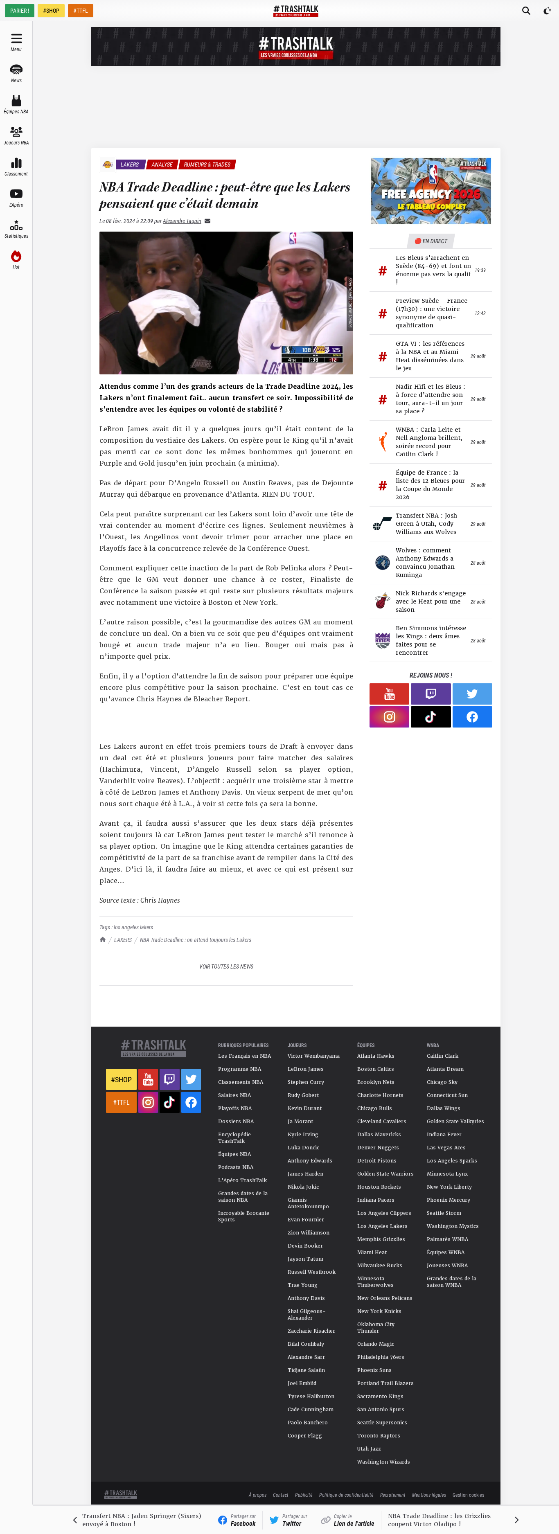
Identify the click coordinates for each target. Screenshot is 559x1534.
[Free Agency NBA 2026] (431, 190)
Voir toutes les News (226, 966)
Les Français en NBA (244, 1056)
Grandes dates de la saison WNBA (451, 1281)
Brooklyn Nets (375, 1082)
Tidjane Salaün (306, 1370)
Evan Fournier (306, 1219)
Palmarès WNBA (447, 1239)
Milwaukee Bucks (379, 1265)
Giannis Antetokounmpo (308, 1203)
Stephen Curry (306, 1082)
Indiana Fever (444, 1134)
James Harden (305, 1174)
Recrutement (393, 1494)
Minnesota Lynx (447, 1174)
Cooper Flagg (305, 1436)
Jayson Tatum (305, 1259)
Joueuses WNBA (447, 1265)
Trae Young (303, 1285)
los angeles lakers (133, 927)
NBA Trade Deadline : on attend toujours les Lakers (195, 940)
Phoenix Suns (374, 1370)
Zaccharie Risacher (311, 1331)
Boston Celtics (375, 1069)
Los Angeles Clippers (384, 1213)
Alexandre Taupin (182, 221)
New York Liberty (449, 1187)
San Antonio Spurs (380, 1409)
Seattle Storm (444, 1213)
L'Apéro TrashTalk (242, 1180)
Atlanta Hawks (375, 1056)
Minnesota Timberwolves (375, 1281)
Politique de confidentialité (346, 1494)
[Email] (205, 221)
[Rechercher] (526, 10)
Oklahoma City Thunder (375, 1327)
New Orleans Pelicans (384, 1298)
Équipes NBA (234, 1154)
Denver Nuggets (378, 1147)
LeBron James (306, 1069)
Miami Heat (372, 1252)
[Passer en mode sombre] (547, 10)
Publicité (304, 1494)
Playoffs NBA (235, 1108)
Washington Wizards (383, 1462)
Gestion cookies (468, 1494)
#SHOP (51, 10)
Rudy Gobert (303, 1095)
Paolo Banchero (308, 1422)
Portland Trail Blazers (385, 1383)
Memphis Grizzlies (381, 1239)
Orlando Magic (375, 1344)
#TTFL (80, 10)
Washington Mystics (453, 1226)
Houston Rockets (379, 1187)
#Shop (121, 1079)
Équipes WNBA (445, 1252)
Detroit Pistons (377, 1161)
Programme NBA (239, 1069)
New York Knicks (379, 1311)
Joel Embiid (302, 1383)
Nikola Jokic (303, 1187)
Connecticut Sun (447, 1095)
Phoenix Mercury (448, 1200)
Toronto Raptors (378, 1436)
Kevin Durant (305, 1108)
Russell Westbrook (312, 1272)
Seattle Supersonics (382, 1422)
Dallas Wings (443, 1108)
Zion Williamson (308, 1233)
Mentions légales (429, 1494)
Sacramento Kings (380, 1396)
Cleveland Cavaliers (381, 1121)
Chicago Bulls (374, 1108)
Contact (281, 1494)
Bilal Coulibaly (306, 1344)
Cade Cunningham (311, 1409)
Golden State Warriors (385, 1174)
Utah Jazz (369, 1449)
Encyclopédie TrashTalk (234, 1137)
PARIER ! (19, 10)
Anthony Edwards (310, 1161)
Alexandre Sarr (306, 1357)
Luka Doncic (303, 1147)
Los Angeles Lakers (382, 1226)
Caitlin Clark (442, 1056)
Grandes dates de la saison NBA (243, 1196)
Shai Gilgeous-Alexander (307, 1314)
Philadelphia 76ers (380, 1357)
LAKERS (123, 940)
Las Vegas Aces (446, 1147)
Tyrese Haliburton (311, 1396)
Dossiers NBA (236, 1121)
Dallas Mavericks (379, 1134)
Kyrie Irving (303, 1134)
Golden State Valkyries (455, 1121)
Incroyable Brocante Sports (243, 1216)
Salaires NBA (234, 1095)
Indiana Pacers (375, 1200)
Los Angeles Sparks (452, 1161)
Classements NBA (240, 1082)
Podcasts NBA (235, 1167)
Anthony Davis (306, 1298)
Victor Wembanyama (314, 1056)
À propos (257, 1494)
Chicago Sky (442, 1082)
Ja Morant (300, 1121)
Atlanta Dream (445, 1069)
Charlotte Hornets (380, 1095)
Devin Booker (305, 1246)
